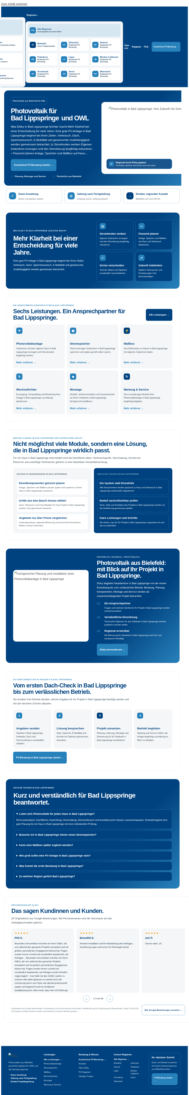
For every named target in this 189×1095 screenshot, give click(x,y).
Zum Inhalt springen (14, 3)
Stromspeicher (50, 1068)
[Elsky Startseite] (21, 1055)
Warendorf (118, 1081)
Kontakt (82, 1063)
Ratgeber (136, 46)
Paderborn (135, 1067)
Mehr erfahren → (26, 362)
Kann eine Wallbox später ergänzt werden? (46, 845)
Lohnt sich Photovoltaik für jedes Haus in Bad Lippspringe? (57, 813)
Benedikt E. (87, 937)
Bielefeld (117, 1063)
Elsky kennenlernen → (112, 649)
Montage (48, 1080)
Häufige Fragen (86, 1076)
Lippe (116, 1071)
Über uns (126, 46)
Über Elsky (84, 1068)
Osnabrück (118, 1077)
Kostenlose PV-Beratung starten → (33, 165)
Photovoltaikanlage (52, 1063)
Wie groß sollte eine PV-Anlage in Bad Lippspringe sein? (55, 855)
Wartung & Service (52, 1084)
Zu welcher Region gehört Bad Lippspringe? (47, 876)
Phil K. (19, 937)
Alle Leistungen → (159, 315)
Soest (133, 1077)
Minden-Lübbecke (135, 1072)
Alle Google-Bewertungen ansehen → (163, 1010)
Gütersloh (135, 1063)
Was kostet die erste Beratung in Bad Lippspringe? (51, 866)
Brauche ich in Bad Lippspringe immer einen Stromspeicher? (57, 834)
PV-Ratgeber (85, 1072)
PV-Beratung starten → (163, 1079)
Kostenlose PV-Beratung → (166, 47)
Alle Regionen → (121, 1059)
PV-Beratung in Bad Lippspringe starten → (40, 757)
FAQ (146, 46)
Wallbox (47, 1072)
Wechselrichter (51, 1076)
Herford (117, 1067)
